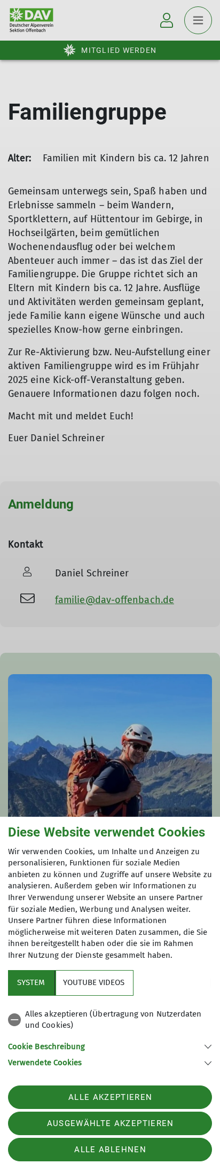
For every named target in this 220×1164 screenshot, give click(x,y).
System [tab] (31, 982)
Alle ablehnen (110, 1149)
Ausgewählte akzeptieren (110, 1123)
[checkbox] (110, 1020)
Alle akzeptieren (110, 1097)
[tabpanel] (110, 1036)
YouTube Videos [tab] (93, 982)
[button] (110, 1045)
